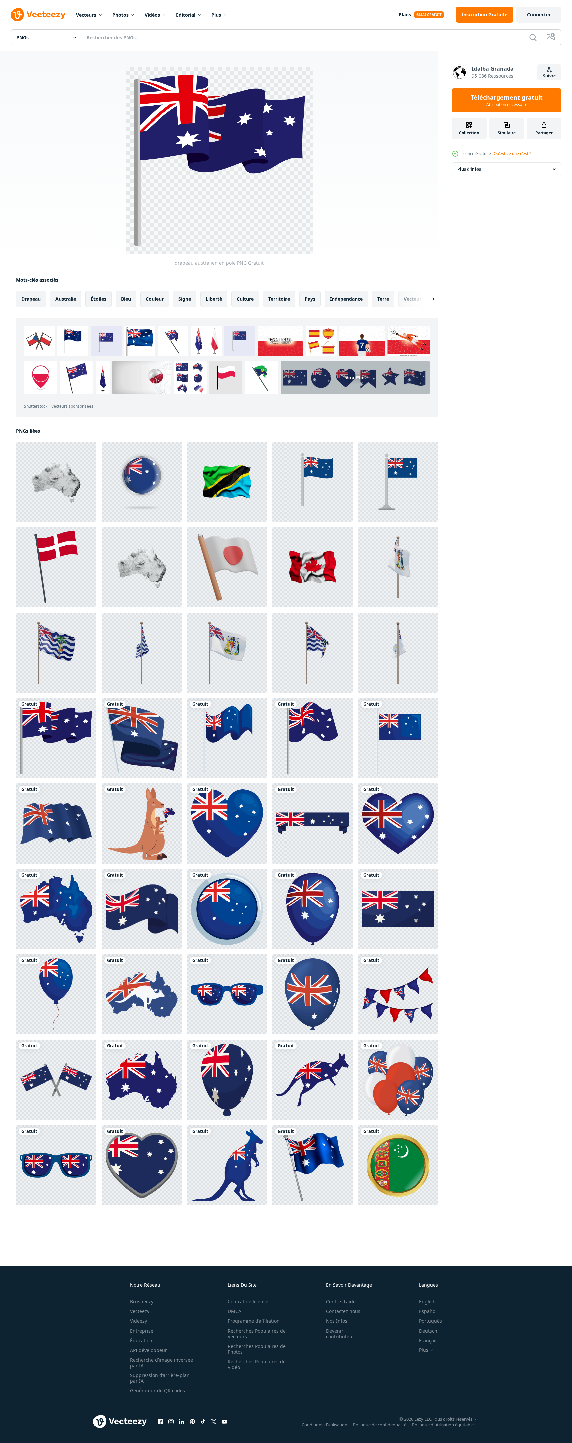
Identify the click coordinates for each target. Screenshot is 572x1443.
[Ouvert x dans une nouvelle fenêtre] (213, 1421)
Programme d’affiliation (254, 1321)
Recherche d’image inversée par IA (161, 1363)
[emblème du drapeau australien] (398, 909)
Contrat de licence (248, 1301)
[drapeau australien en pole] (56, 738)
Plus (216, 15)
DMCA (234, 1311)
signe (184, 299)
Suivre (549, 76)
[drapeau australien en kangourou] (312, 1080)
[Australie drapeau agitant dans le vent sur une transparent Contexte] (312, 1165)
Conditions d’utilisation (324, 1424)
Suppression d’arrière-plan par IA (160, 1378)
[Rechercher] (533, 37)
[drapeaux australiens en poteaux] (56, 1080)
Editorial (185, 15)
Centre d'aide (341, 1301)
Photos (120, 15)
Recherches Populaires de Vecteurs (257, 1334)
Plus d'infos (469, 169)
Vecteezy (139, 1311)
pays (310, 299)
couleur (155, 299)
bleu (126, 299)
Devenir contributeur (340, 1334)
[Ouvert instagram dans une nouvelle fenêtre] (171, 1421)
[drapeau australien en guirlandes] (398, 994)
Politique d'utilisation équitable (443, 1424)
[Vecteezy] (38, 14)
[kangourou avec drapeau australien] (142, 823)
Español (428, 1311)
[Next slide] (427, 299)
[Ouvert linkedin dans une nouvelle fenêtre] (181, 1421)
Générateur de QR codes (157, 1390)
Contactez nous (343, 1311)
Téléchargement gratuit (507, 100)
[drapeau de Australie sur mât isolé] (312, 482)
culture (245, 299)
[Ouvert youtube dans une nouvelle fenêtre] (224, 1421)
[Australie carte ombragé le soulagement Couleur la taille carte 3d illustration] (56, 482)
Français (428, 1340)
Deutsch (428, 1331)
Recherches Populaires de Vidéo (257, 1364)
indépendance (346, 299)
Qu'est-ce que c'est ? (512, 153)
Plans (405, 14)
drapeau (31, 299)
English (427, 1301)
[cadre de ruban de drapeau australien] (312, 823)
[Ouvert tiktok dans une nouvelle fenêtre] (203, 1421)
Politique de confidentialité (379, 1424)
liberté (214, 299)
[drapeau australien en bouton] (227, 909)
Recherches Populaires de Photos (257, 1349)
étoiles (98, 299)
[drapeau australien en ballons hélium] (398, 1080)
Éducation (141, 1340)
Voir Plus (355, 377)
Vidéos (152, 15)
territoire (279, 299)
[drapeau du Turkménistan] (398, 1165)
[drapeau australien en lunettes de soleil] (227, 994)
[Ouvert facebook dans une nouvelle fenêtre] (160, 1421)
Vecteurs (86, 15)
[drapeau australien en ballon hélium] (312, 909)
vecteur (412, 299)
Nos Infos (336, 1321)
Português (430, 1321)
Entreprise (141, 1331)
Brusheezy (141, 1301)
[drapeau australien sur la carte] (56, 909)
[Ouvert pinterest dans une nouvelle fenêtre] (192, 1421)
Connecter (539, 14)
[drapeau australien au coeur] (227, 823)
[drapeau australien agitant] (227, 738)
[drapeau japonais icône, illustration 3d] (227, 567)
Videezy (138, 1321)
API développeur (148, 1350)
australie (65, 299)
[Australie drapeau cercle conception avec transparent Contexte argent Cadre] (142, 482)
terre (383, 299)
